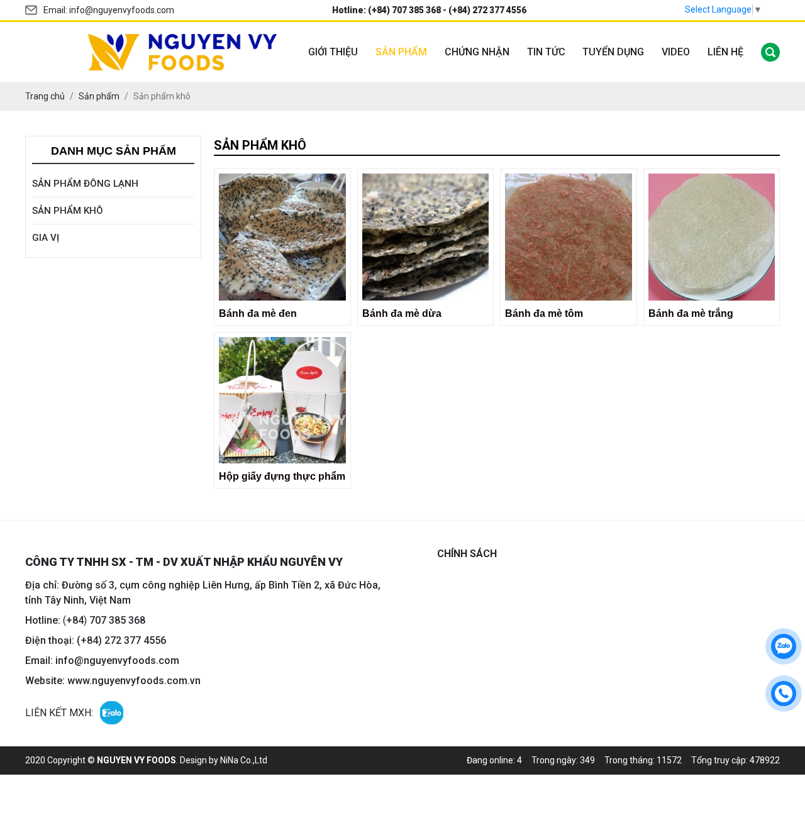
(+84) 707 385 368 (404, 10)
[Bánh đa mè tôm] (568, 237)
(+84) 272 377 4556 (487, 10)
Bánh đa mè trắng (690, 313)
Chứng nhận (477, 52)
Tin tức (546, 52)
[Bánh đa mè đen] (282, 237)
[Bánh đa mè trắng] (711, 237)
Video (676, 52)
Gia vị (45, 237)
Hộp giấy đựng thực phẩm (282, 476)
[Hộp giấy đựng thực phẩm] (282, 400)
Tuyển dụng (613, 52)
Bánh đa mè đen (258, 313)
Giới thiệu (333, 52)
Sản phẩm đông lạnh (85, 183)
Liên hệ (725, 52)
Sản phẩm (401, 52)
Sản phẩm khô (67, 210)
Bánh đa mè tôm (544, 313)
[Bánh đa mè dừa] (425, 237)
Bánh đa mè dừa (401, 313)
